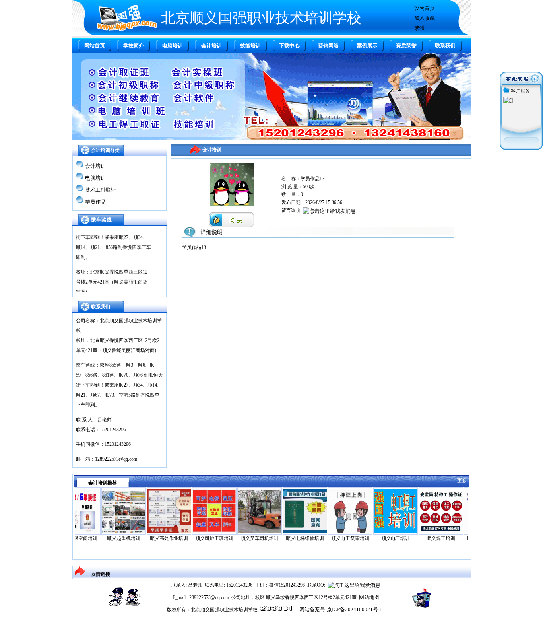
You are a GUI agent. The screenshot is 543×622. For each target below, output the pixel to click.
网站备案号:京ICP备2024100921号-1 (340, 609)
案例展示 (367, 46)
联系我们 (445, 46)
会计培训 (211, 46)
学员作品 (95, 202)
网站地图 (369, 597)
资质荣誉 (406, 46)
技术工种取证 (100, 190)
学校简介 (133, 46)
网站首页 (94, 46)
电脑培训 (172, 46)
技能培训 (250, 46)
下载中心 (289, 46)
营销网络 (328, 46)
